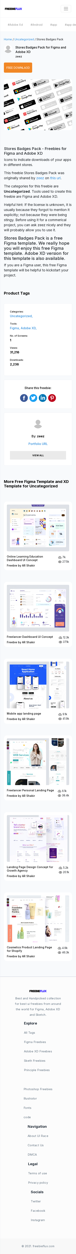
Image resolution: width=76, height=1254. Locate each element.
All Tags (29, 1032)
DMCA (32, 1154)
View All (38, 455)
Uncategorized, (21, 316)
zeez (18, 56)
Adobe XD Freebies (38, 1051)
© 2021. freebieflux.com (38, 1246)
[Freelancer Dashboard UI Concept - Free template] (38, 614)
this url (55, 178)
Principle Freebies (37, 1070)
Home (8, 39)
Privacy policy (38, 1182)
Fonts (28, 1108)
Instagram (38, 1220)
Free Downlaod (18, 67)
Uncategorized (24, 39)
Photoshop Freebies (38, 1089)
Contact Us (36, 1145)
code (27, 1117)
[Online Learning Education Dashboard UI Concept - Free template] (38, 536)
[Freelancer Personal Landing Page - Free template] (38, 767)
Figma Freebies (35, 1042)
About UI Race (38, 1136)
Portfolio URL (38, 444)
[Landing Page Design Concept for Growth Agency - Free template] (38, 846)
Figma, (15, 328)
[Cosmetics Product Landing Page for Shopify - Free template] (38, 926)
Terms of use (37, 1173)
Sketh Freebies (35, 1061)
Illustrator (30, 1098)
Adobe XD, (29, 328)
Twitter (36, 1201)
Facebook (38, 1211)
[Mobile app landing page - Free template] (38, 691)
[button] (11, 108)
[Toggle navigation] (66, 8)
